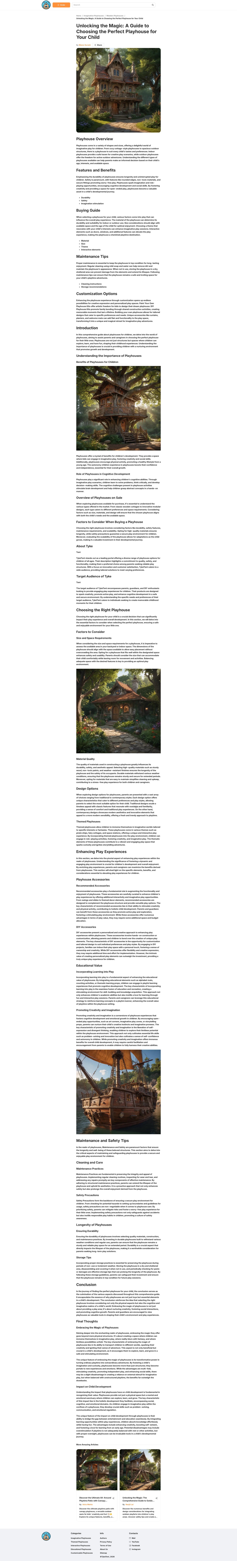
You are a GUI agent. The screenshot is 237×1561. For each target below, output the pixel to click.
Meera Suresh (85, 45)
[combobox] (112, 5)
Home (78, 16)
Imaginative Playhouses (94, 16)
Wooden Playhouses (114, 16)
